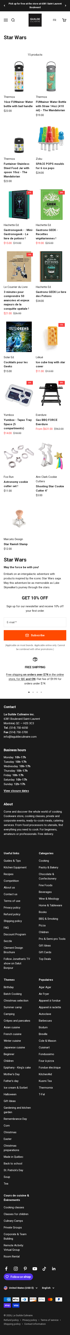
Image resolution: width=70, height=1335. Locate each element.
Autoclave (45, 1014)
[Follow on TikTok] (44, 1268)
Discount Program (15, 934)
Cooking (44, 860)
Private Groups (13, 1227)
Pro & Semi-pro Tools (52, 939)
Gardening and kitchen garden (17, 1110)
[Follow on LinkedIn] (53, 1268)
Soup (7, 1177)
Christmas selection (16, 1000)
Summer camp (13, 1007)
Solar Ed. (9, 357)
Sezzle (8, 941)
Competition (11, 880)
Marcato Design (13, 539)
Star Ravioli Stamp (16, 544)
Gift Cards (45, 952)
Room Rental (12, 1256)
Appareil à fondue (49, 1000)
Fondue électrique (50, 1067)
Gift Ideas (45, 945)
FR (54, 20)
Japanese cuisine (14, 1047)
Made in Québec (13, 1157)
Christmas (10, 1132)
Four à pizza (46, 1061)
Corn (7, 1125)
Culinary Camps (13, 1220)
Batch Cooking (13, 994)
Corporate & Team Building (15, 1236)
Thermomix (46, 1087)
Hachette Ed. (11, 225)
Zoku (39, 159)
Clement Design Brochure (13, 950)
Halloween (10, 1094)
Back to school (13, 1163)
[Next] (65, 5)
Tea (6, 1183)
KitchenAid (45, 1074)
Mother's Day (12, 1074)
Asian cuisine (12, 1027)
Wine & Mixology (49, 898)
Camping (9, 1014)
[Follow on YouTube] (34, 1268)
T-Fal (42, 1094)
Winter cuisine (12, 1040)
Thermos (9, 97)
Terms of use (12, 901)
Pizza (42, 925)
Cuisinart (44, 1047)
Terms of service (49, 1320)
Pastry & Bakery (48, 867)
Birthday (9, 987)
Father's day (11, 1081)
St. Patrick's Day (13, 1170)
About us (9, 887)
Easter (8, 1139)
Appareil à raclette (50, 1007)
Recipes (8, 874)
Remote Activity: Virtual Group (14, 1247)
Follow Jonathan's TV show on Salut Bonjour (17, 963)
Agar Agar (45, 987)
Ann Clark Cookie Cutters (46, 479)
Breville (43, 1034)
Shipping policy (13, 921)
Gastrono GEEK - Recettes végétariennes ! (47, 234)
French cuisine (12, 1034)
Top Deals (45, 959)
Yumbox (9, 415)
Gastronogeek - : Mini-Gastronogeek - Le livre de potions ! (18, 234)
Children (44, 932)
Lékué (39, 357)
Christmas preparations (11, 1148)
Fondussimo (46, 1054)
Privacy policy (12, 907)
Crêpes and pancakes (17, 1020)
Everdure (41, 415)
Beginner (9, 1054)
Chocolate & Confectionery (47, 876)
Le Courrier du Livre (16, 287)
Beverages (45, 892)
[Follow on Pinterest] (25, 1268)
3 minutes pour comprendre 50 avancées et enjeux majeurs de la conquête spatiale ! (16, 300)
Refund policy (12, 914)
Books (43, 912)
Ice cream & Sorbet (16, 1087)
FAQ (6, 927)
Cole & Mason (47, 1040)
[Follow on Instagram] (15, 1268)
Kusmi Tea (45, 1081)
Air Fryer (44, 994)
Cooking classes (14, 1207)
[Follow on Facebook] (6, 1268)
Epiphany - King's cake (17, 1067)
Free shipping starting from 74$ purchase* (35, 5)
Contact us (10, 894)
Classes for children (16, 1214)
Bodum (43, 1027)
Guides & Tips (12, 860)
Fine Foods (45, 885)
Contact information (35, 1324)
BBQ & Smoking (48, 918)
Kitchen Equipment (15, 867)
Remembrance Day (15, 1119)
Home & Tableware (50, 905)
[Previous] (4, 5)
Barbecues (45, 1020)
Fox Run (9, 477)
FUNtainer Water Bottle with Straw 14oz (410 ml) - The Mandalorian (51, 106)
